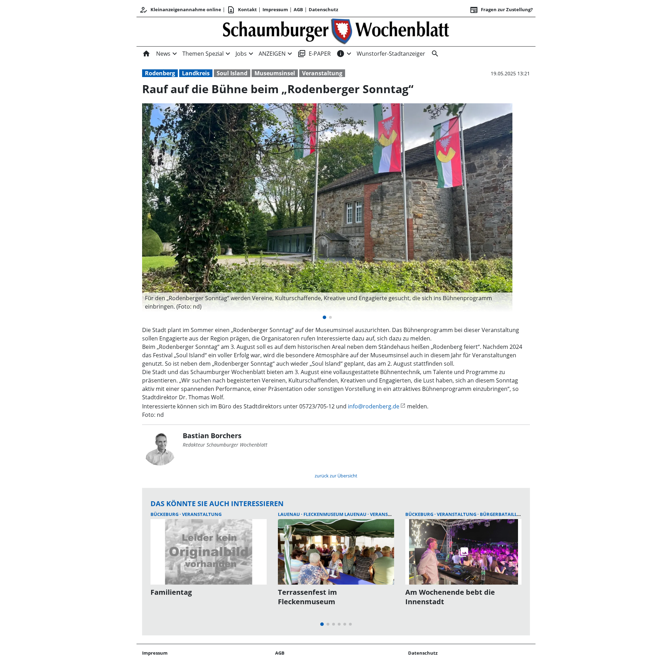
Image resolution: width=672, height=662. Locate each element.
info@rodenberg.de (373, 406)
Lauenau (289, 514)
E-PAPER (314, 53)
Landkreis (196, 73)
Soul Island (232, 73)
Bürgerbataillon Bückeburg (516, 514)
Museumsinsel (274, 73)
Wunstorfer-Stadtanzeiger (391, 53)
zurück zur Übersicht (336, 476)
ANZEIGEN (272, 53)
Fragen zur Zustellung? (501, 10)
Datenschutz (323, 9)
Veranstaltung (322, 73)
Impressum (275, 9)
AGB (298, 9)
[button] (327, 302)
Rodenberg (160, 73)
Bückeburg (165, 514)
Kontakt (242, 10)
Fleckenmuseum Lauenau (335, 514)
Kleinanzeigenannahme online (180, 10)
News (163, 53)
